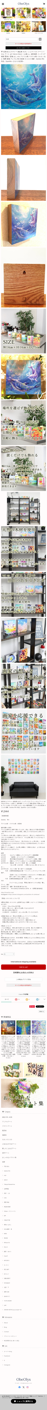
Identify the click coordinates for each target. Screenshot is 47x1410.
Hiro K (6, 1247)
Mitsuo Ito (7, 1242)
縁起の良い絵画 (7, 1117)
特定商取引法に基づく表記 (11, 1340)
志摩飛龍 (6, 1189)
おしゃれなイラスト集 (9, 1157)
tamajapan (7, 1283)
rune (5, 1198)
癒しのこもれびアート (9, 1148)
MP (5, 1215)
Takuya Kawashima (9, 1184)
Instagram (7, 1365)
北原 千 (6, 1287)
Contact (6, 1331)
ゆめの (6, 1180)
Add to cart (23, 967)
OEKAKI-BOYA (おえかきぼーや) (13, 1309)
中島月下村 (7, 1220)
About (6, 1322)
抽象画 (4, 1135)
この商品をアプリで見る (23, 979)
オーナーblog (8, 1351)
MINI (5, 1233)
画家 (3, 1162)
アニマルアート (7, 1121)
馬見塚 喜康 (7, 1206)
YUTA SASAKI (8, 1301)
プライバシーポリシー (10, 1336)
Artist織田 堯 (8, 1229)
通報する (41, 1011)
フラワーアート (7, 1126)
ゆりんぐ (6, 1274)
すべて (7, 999)
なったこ (6, 1265)
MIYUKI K (6, 1260)
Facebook (7, 1356)
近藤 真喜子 (7, 1278)
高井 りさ (7, 1193)
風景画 (4, 1130)
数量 (2, 954)
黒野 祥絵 (6, 1202)
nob (5, 1175)
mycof (6, 1256)
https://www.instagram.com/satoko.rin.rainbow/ (24, 894)
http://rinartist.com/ (7, 892)
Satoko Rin (7, 1171)
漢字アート (5, 1153)
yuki (5, 1305)
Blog (5, 1327)
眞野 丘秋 (6, 1292)
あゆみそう (7, 1296)
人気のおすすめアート (9, 1144)
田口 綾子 (6, 1269)
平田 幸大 (6, 1166)
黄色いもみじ (7, 1224)
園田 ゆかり (7, 1251)
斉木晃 (6, 1238)
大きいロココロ (7, 1139)
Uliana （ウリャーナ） (10, 1211)
